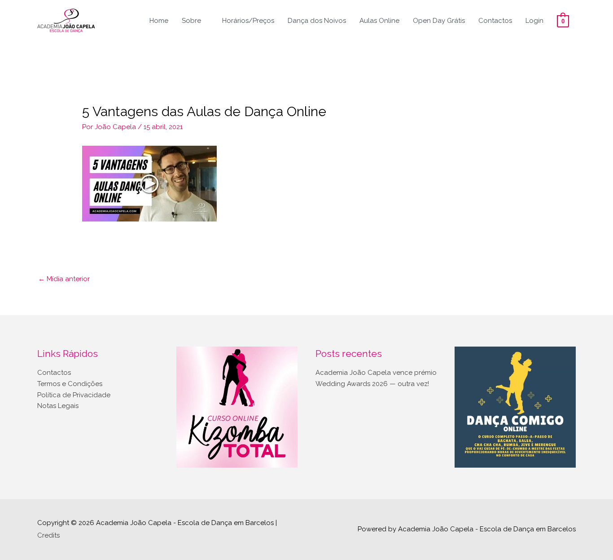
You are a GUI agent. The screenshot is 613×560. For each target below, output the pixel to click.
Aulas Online (379, 21)
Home (158, 21)
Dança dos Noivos (317, 21)
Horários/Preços (248, 21)
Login (534, 21)
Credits (48, 535)
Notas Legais (58, 406)
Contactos (495, 21)
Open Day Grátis (439, 21)
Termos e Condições (69, 384)
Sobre (191, 21)
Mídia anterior (64, 279)
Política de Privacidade (73, 395)
